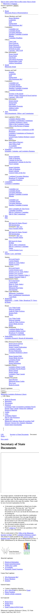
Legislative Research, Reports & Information (19, 338)
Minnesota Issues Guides (16, 381)
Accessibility (13, 146)
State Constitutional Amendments (19, 295)
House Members (14, 18)
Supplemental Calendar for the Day (20, 162)
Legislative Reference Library (18, 122)
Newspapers (9, 403)
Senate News (9, 603)
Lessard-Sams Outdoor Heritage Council (21, 137)
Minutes (11, 36)
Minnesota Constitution (16, 293)
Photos (11, 315)
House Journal (13, 54)
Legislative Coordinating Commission (21, 120)
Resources (16, 417)
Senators (11, 72)
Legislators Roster (14, 360)
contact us (12, 528)
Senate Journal (13, 101)
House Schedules (14, 156)
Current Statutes (14, 261)
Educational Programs (16, 59)
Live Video (12, 307)
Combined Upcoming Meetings (19, 176)
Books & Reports (10, 399)
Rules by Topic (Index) (16, 284)
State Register (13, 289)
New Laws (12, 383)
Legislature (8, 407)
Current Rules (13, 282)
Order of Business (14, 158)
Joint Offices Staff (14, 144)
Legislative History (11, 416)
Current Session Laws (16, 250)
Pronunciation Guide (15, 61)
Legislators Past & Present (17, 369)
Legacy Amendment (15, 147)
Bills (6, 216)
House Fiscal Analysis (16, 343)
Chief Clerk (12, 41)
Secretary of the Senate (16, 93)
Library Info (8, 419)
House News (9, 602)
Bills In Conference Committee (18, 212)
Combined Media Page (16, 329)
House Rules (13, 56)
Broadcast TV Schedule (16, 178)
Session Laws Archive (16, 273)
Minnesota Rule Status (16, 288)
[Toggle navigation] (1, 396)
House (7, 11)
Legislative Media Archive (17, 331)
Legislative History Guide (17, 367)
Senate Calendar (14, 171)
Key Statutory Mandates (24, 423)
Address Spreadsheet (15, 63)
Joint (6, 111)
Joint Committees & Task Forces (19, 209)
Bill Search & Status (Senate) (18, 232)
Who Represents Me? (15, 25)
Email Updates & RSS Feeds (14, 607)
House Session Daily (15, 356)
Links (6, 414)
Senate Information (15, 363)
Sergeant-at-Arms (14, 49)
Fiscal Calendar (14, 164)
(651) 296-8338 (10, 590)
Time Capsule (14, 408)
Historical (8, 405)
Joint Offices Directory (16, 142)
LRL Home (3, 435)
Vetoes (11, 248)
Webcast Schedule (14, 309)
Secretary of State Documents (19, 434)
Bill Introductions (14, 225)
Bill (18, 227)
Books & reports (14, 385)
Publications (8, 336)
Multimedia (8, 298)
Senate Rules (13, 102)
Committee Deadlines (15, 38)
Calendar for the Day (15, 160)
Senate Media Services (16, 324)
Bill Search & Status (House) (18, 223)
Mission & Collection (11, 421)
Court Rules (12, 297)
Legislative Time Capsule (17, 374)
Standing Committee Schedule (18, 34)
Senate (7, 65)
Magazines (8, 401)
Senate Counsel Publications (18, 347)
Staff (10, 22)
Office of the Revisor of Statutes (19, 126)
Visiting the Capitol (11, 565)
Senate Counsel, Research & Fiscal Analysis (23, 95)
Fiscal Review (13, 379)
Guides (7, 412)
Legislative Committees (12, 183)
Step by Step (9, 417)
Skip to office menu (20, 1)
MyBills (11, 243)
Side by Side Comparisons (17, 214)
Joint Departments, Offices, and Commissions (19, 113)
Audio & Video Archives (17, 311)
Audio (18, 307)
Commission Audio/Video (17, 334)
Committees (8, 182)
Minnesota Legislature (10, 3)
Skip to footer (31, 1)
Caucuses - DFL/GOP (16, 50)
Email (28, 590)
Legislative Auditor (15, 349)
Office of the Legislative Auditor (19, 124)
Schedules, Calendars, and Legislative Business (20, 151)
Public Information (15, 47)
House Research (14, 45)
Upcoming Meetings (15, 32)
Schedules (8, 149)
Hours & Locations (25, 421)
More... (11, 138)
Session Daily (13, 313)
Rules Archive (13, 286)
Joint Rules (12, 58)
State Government (18, 407)
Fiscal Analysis (13, 43)
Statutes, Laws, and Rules (13, 254)
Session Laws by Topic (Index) (18, 271)
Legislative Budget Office (17, 119)
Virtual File (22, 408)
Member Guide (13, 361)
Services (13, 423)
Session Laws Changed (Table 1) (19, 275)
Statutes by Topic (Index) (17, 262)
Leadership (12, 20)
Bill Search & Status (15, 241)
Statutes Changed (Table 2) (17, 277)
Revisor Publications (15, 351)
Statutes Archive (14, 264)
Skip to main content (7, 1)
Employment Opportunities (13, 425)
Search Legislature (6, 5)
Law (6, 252)
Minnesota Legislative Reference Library (14, 394)
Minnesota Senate (10, 67)
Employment (13, 23)
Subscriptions (13, 110)
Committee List (13, 29)
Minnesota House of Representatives (16, 13)
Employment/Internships (12, 564)
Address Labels (14, 108)
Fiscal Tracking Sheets (16, 228)
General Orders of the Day (17, 173)
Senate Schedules (14, 167)
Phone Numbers (10, 592)
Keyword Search (14, 259)
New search (4, 439)
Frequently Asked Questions (14, 569)
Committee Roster (14, 31)
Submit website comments (13, 594)
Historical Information (12, 562)
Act (21, 227)
